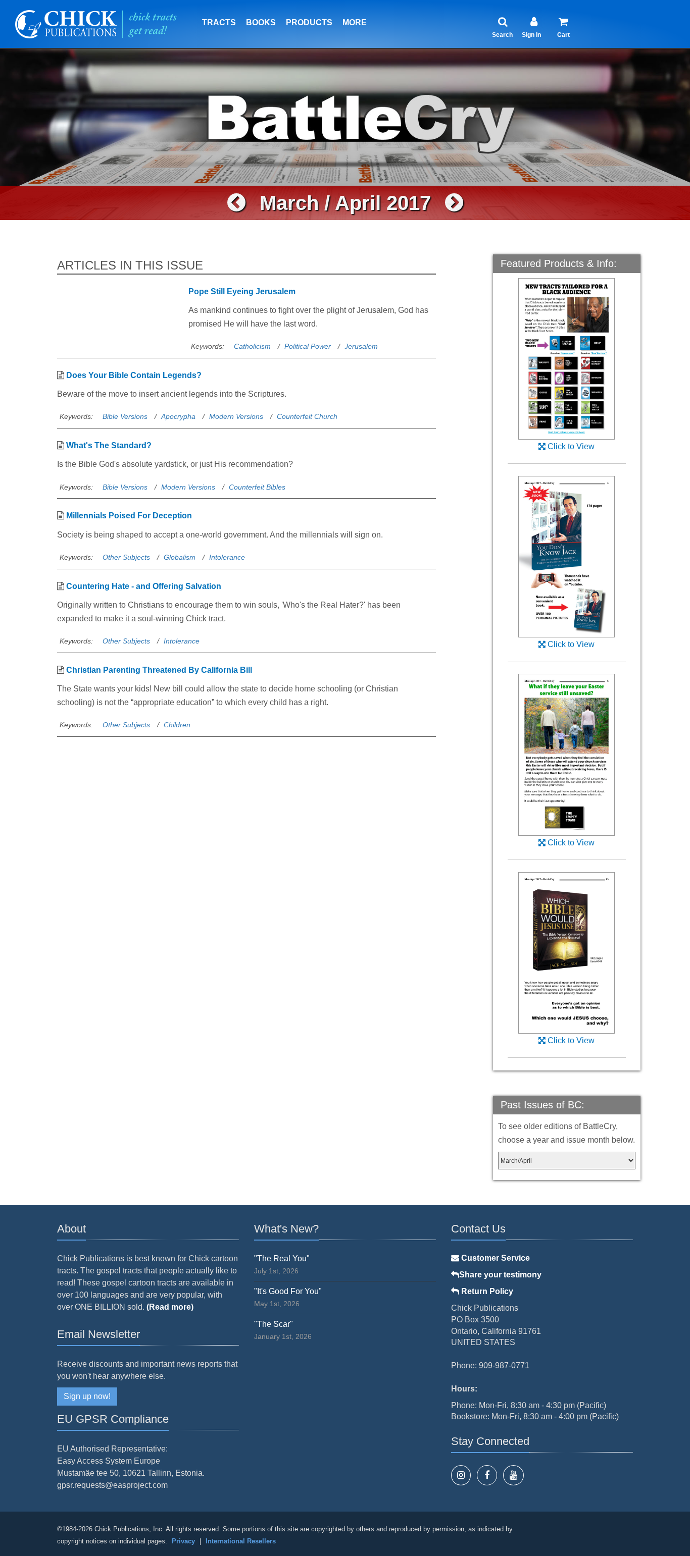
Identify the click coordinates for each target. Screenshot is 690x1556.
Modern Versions (236, 416)
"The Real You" (282, 1258)
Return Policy (486, 1291)
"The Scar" (273, 1324)
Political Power (307, 346)
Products (309, 22)
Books (261, 22)
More (354, 22)
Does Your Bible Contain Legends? (134, 375)
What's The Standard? (109, 445)
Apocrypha (178, 416)
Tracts (219, 22)
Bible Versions (125, 416)
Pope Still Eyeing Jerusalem (241, 291)
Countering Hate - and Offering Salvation (143, 586)
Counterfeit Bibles (257, 487)
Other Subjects (126, 557)
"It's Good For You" (288, 1291)
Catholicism (252, 346)
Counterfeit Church (307, 416)
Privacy (183, 1541)
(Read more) (169, 1307)
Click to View (570, 446)
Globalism (179, 557)
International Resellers (241, 1541)
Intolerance (227, 557)
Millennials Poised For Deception (129, 515)
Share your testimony (500, 1274)
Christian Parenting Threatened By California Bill (159, 670)
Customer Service (494, 1258)
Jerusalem (361, 346)
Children (177, 725)
